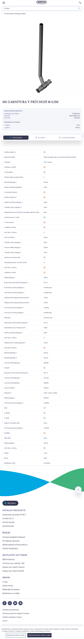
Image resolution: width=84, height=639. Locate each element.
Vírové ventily (8, 522)
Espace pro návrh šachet (13, 571)
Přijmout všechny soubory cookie (39, 635)
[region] (42, 632)
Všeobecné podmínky (10, 610)
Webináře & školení (10, 589)
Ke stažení (41, 138)
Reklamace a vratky (10, 593)
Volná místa (7, 585)
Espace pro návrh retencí (13, 567)
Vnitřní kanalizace (10, 548)
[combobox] (42, 8)
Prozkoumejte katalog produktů (15, 14)
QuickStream (8, 526)
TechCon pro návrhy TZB (13, 563)
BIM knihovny (8, 559)
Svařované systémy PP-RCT (14, 514)
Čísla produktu (17, 138)
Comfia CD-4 (7, 518)
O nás (4, 582)
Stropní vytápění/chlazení (13, 537)
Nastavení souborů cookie (15, 635)
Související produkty (68, 138)
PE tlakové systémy (10, 541)
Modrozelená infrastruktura (14, 544)
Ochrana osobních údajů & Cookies (15, 613)
